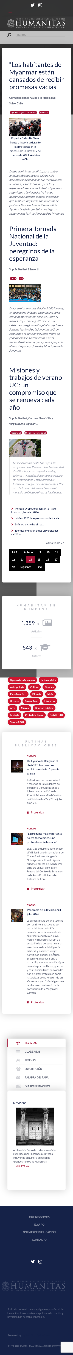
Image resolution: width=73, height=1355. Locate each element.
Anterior (29, 552)
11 (56, 552)
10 (48, 552)
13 (22, 559)
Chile (13, 278)
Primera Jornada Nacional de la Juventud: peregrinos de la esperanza (33, 243)
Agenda (31, 905)
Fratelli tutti (56, 715)
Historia (14, 701)
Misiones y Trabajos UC (35, 433)
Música (25, 708)
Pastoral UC (16, 433)
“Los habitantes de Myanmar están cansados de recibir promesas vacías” (36, 76)
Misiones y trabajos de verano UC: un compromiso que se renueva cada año (35, 388)
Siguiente (26, 566)
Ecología (14, 715)
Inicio (15, 552)
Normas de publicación (39, 1232)
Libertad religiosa (44, 708)
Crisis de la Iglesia (34, 715)
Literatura (49, 701)
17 (56, 559)
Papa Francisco (18, 694)
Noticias (31, 756)
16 (47, 559)
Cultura (34, 687)
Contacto (39, 1239)
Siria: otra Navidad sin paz (29, 524)
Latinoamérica (48, 680)
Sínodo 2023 (17, 722)
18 (13, 566)
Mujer (50, 694)
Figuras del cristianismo (22, 680)
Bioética (49, 687)
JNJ (21, 278)
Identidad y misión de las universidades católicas (34, 532)
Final (39, 566)
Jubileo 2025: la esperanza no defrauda (37, 518)
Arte (12, 708)
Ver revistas (22, 1166)
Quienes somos (39, 1217)
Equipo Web (36, 1335)
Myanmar (44, 112)
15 (39, 559)
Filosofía (36, 694)
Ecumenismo (31, 701)
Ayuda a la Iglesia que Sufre (23, 112)
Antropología (17, 687)
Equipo (39, 1224)
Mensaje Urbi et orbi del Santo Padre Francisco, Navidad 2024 (34, 510)
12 (13, 559)
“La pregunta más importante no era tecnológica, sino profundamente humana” (44, 838)
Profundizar (38, 812)
